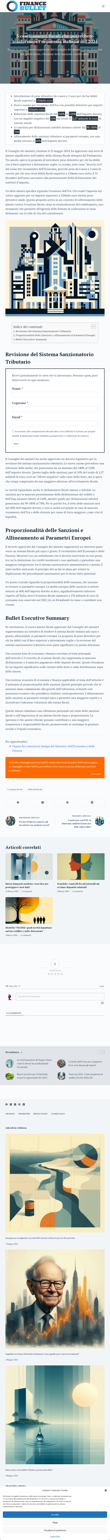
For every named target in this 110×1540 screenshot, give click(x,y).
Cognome (19, 403)
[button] (105, 1490)
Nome (16, 389)
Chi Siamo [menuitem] (10, 1114)
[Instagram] (15, 1104)
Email (16, 417)
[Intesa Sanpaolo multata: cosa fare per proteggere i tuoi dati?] (29, 866)
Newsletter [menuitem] (24, 1114)
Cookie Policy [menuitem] (58, 1114)
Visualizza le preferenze (55, 1530)
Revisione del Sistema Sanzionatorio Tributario (43, 331)
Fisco (55, 60)
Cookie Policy (55, 1536)
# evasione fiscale (15, 789)
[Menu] (103, 6)
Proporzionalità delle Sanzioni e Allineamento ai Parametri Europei (55, 335)
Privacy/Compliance (69, 60)
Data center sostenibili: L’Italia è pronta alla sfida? (28, 1470)
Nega (55, 1522)
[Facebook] (18, 802)
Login (101, 986)
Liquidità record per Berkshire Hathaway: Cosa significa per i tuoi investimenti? (42, 1354)
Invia (16, 443)
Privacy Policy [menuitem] (40, 1114)
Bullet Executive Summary (31, 339)
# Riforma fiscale (35, 789)
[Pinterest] (67, 802)
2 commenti (27, 891)
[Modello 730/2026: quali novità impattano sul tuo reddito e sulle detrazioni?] (29, 910)
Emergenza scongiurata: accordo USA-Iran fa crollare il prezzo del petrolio (40, 1238)
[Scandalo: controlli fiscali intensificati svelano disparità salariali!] (81, 866)
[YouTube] (24, 1104)
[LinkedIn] (92, 802)
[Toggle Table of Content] (92, 326)
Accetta (55, 1514)
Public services (87, 60)
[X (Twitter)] (42, 802)
